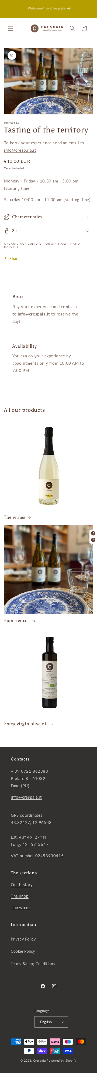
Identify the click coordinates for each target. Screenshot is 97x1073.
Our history (22, 884)
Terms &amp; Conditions (33, 963)
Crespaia (39, 1060)
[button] (11, 28)
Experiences (17, 620)
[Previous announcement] (10, 9)
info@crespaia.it (26, 797)
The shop (20, 895)
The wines (14, 517)
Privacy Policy (23, 939)
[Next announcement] (87, 9)
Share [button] (14, 258)
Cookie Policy (23, 951)
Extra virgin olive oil (25, 723)
